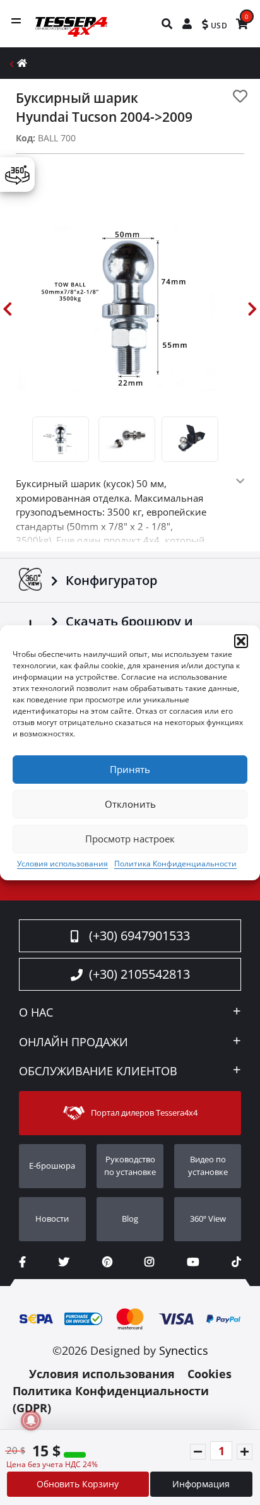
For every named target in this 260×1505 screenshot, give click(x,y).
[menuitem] (167, 23)
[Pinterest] (107, 1261)
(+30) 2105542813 (139, 974)
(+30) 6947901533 (139, 935)
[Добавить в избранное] (240, 96)
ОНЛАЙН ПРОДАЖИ (73, 1042)
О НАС (36, 1013)
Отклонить (130, 804)
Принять (130, 769)
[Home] (22, 63)
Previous (7, 309)
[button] (241, 641)
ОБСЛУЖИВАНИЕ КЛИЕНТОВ (98, 1071)
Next (252, 309)
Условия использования (62, 863)
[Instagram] (149, 1261)
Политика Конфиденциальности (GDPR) (111, 1399)
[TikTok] (236, 1261)
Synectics (183, 1350)
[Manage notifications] (31, 1420)
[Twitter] (64, 1261)
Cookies (209, 1373)
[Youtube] (193, 1261)
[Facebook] (22, 1261)
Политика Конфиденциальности (175, 863)
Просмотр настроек (130, 838)
